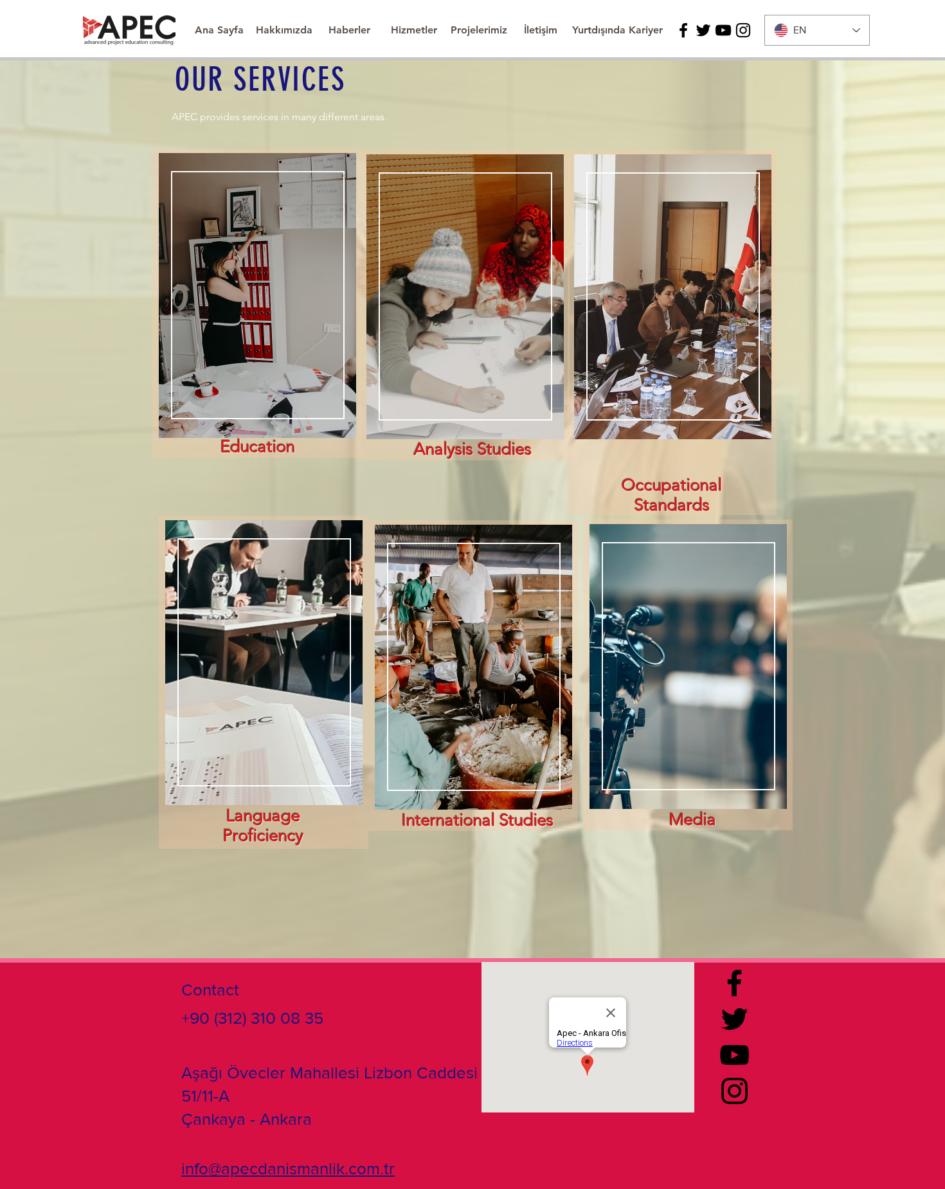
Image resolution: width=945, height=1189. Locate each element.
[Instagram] (743, 30)
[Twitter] (703, 30)
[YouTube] (723, 30)
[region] (465, 305)
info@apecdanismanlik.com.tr (288, 1168)
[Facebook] (683, 30)
